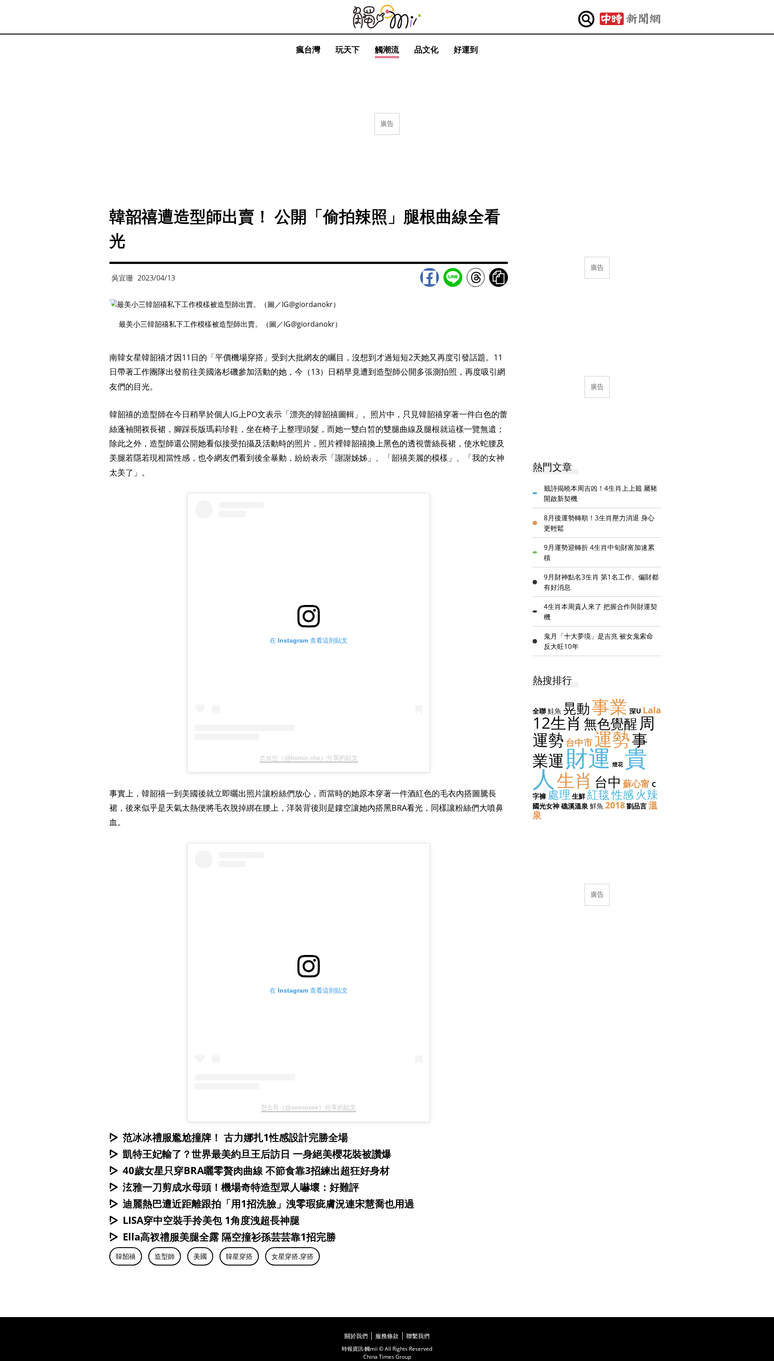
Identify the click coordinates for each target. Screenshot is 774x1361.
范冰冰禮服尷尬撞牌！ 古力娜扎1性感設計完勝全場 (235, 1137)
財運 (588, 758)
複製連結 (498, 277)
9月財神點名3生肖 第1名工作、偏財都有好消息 (601, 582)
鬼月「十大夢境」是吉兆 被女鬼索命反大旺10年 (598, 641)
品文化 (426, 49)
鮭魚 (554, 710)
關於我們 (356, 1336)
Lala (652, 710)
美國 (200, 1256)
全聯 (539, 710)
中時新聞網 (630, 19)
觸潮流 (387, 49)
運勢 (612, 738)
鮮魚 (596, 805)
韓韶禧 (126, 1256)
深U (635, 710)
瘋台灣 (308, 49)
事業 (610, 706)
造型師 (165, 1256)
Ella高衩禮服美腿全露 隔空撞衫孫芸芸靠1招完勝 (229, 1236)
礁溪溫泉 (574, 805)
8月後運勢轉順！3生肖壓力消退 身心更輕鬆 (599, 522)
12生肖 (557, 722)
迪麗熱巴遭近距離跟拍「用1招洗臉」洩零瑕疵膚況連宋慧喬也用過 (268, 1203)
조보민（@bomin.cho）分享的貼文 (308, 757)
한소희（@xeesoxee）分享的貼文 (308, 1107)
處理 (559, 794)
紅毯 (598, 794)
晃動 (576, 708)
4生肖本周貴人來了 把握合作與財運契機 (600, 611)
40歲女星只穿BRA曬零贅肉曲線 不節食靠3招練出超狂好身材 (256, 1170)
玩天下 (347, 49)
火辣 (647, 794)
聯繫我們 (418, 1336)
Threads (476, 277)
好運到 (466, 49)
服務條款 (387, 1336)
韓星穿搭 (239, 1256)
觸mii (387, 17)
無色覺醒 (610, 723)
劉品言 (637, 805)
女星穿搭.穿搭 (292, 1256)
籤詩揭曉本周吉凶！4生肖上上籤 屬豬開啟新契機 (600, 493)
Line (452, 277)
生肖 (575, 780)
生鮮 (578, 795)
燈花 (617, 764)
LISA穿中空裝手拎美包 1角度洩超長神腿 (211, 1220)
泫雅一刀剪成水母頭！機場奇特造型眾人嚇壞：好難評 (241, 1186)
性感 (622, 794)
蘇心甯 (636, 784)
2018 (615, 805)
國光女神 (546, 805)
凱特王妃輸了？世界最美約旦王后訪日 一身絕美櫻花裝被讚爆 (257, 1153)
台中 (607, 782)
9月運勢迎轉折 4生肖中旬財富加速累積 (599, 552)
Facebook (429, 277)
